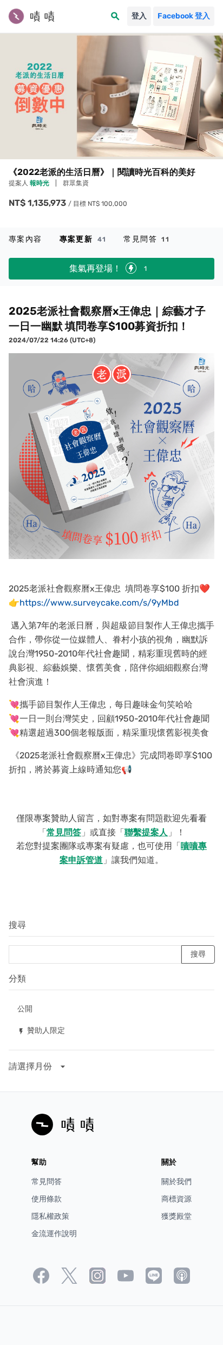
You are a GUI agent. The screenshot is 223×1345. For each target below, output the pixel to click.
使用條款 (46, 1199)
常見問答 (146, 239)
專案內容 (25, 239)
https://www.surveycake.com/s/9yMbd (99, 602)
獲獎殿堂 (176, 1216)
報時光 (40, 183)
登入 (139, 16)
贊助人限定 (41, 1030)
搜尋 (17, 925)
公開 (24, 1008)
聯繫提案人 (146, 832)
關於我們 (176, 1181)
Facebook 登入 (184, 16)
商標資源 (176, 1199)
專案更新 (83, 239)
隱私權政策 (50, 1216)
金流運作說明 (54, 1233)
